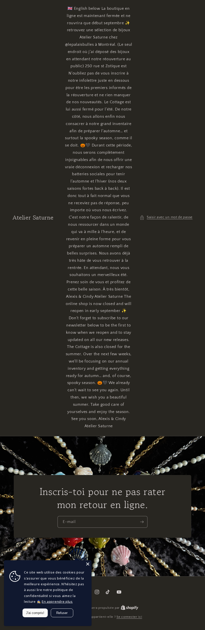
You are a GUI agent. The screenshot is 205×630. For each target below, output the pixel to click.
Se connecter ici (129, 616)
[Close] (87, 564)
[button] (166, 217)
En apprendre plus (57, 601)
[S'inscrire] (141, 522)
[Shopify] (129, 608)
